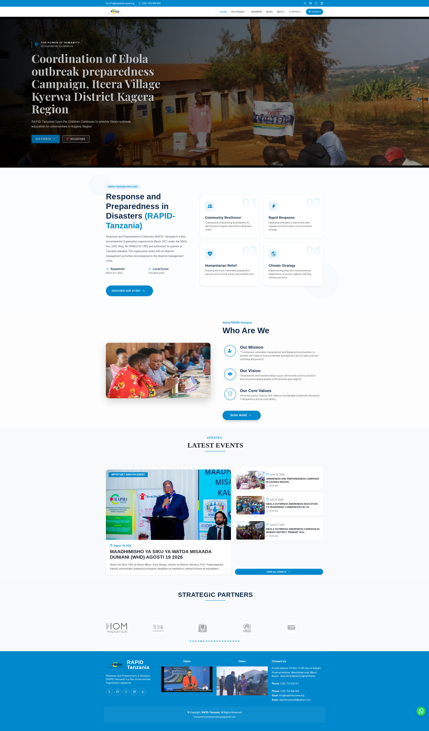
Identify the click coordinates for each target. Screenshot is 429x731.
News (269, 11)
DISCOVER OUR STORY (126, 290)
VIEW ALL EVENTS (276, 571)
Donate (316, 11)
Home (223, 11)
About (281, 11)
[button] (190, 641)
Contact (295, 11)
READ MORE (239, 415)
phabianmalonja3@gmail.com (220, 717)
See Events (45, 146)
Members (256, 11)
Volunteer (79, 146)
